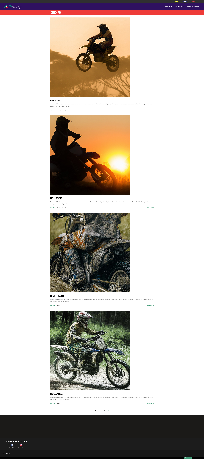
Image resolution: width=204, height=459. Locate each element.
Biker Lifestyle (56, 198)
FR (193, 1)
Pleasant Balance (57, 296)
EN (185, 1)
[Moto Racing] (90, 57)
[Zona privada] (198, 458)
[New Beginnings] (90, 350)
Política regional (6, 453)
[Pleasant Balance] (90, 252)
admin (58, 110)
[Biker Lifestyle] (90, 155)
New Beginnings (56, 394)
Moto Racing (55, 100)
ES (176, 1)
